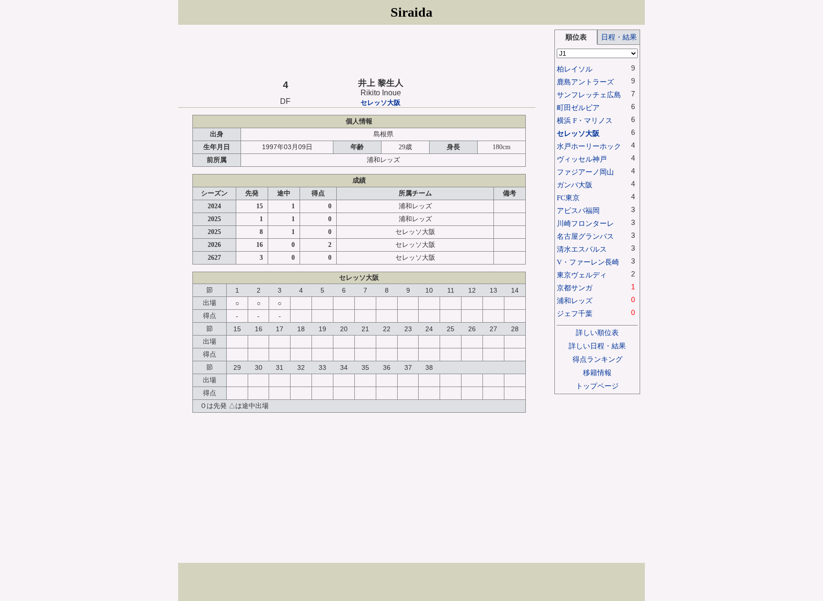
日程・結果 (619, 37)
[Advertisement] (356, 51)
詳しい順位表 (597, 332)
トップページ (597, 386)
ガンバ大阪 (574, 185)
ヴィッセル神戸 (582, 159)
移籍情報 (597, 372)
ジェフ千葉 (574, 313)
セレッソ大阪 (381, 102)
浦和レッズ (574, 300)
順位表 (576, 37)
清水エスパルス (582, 249)
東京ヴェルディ (582, 275)
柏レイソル (574, 69)
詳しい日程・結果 (597, 346)
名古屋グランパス (585, 236)
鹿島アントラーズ (585, 82)
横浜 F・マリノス (584, 120)
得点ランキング (597, 359)
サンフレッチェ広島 (589, 95)
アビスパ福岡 (578, 210)
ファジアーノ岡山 (585, 172)
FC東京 (568, 198)
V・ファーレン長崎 (588, 262)
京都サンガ (574, 288)
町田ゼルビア (578, 107)
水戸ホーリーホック (589, 146)
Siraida (411, 12)
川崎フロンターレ (585, 223)
